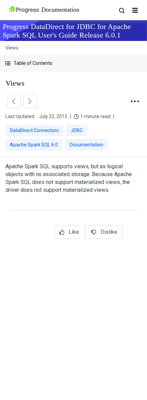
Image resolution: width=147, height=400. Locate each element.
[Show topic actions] (135, 101)
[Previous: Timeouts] (14, 101)
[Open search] (121, 10)
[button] (73, 63)
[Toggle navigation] (135, 10)
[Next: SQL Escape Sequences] (30, 101)
